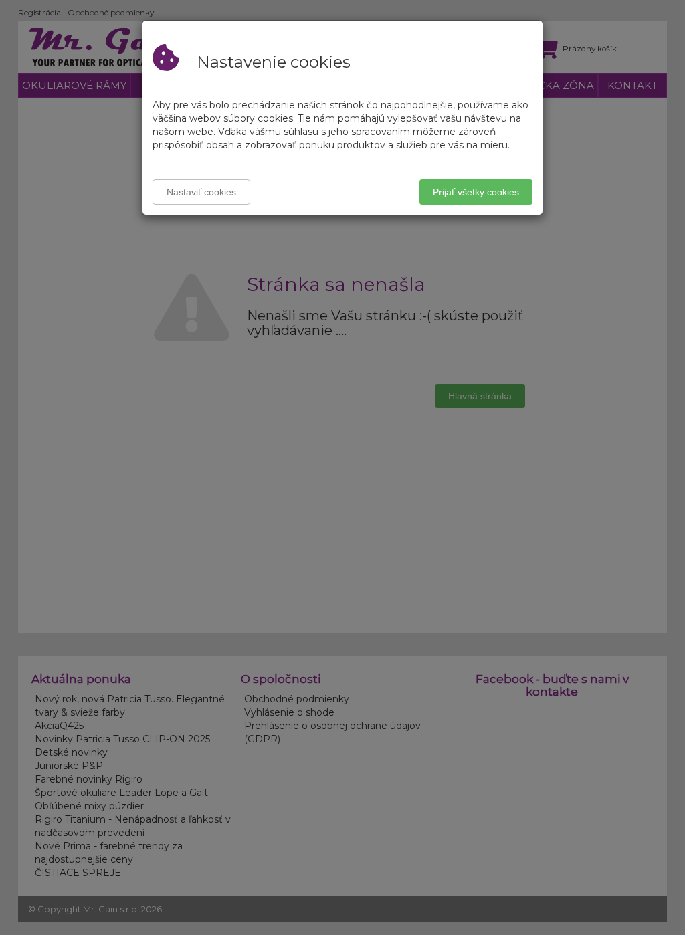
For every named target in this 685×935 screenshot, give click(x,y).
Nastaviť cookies (201, 192)
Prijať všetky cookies (476, 192)
